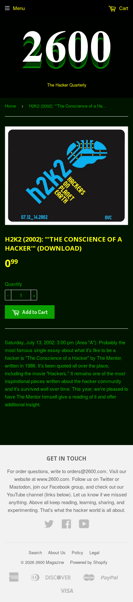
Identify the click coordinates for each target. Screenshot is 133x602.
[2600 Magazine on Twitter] (49, 525)
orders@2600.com (87, 471)
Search (35, 552)
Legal (94, 552)
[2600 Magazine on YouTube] (84, 525)
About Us (57, 552)
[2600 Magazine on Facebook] (66, 525)
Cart (123, 8)
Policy (77, 552)
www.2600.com (53, 478)
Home (10, 106)
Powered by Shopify (88, 562)
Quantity (13, 284)
